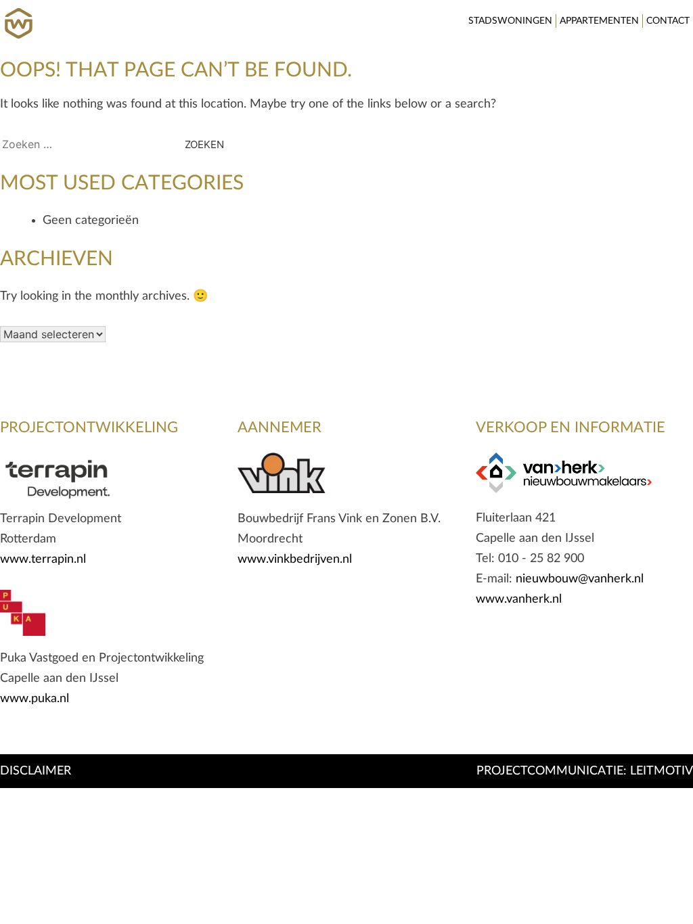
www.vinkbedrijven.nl (295, 559)
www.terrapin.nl (43, 559)
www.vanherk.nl (519, 599)
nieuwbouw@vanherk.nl (580, 579)
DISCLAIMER (35, 771)
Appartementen (599, 21)
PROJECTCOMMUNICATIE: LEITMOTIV (584, 771)
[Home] (18, 15)
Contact (668, 21)
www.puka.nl (34, 699)
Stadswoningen (510, 21)
